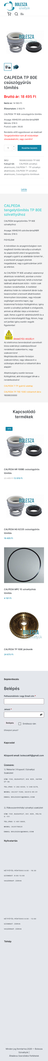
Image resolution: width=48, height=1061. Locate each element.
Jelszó (12, 709)
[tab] (24, 189)
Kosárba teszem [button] (24, 465)
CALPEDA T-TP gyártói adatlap (18, 386)
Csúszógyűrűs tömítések (27, 174)
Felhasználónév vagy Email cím (24, 696)
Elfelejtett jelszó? (11, 730)
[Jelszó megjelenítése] (41, 714)
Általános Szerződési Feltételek (24, 1056)
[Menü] (22, 14)
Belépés (10, 723)
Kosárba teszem (29, 148)
